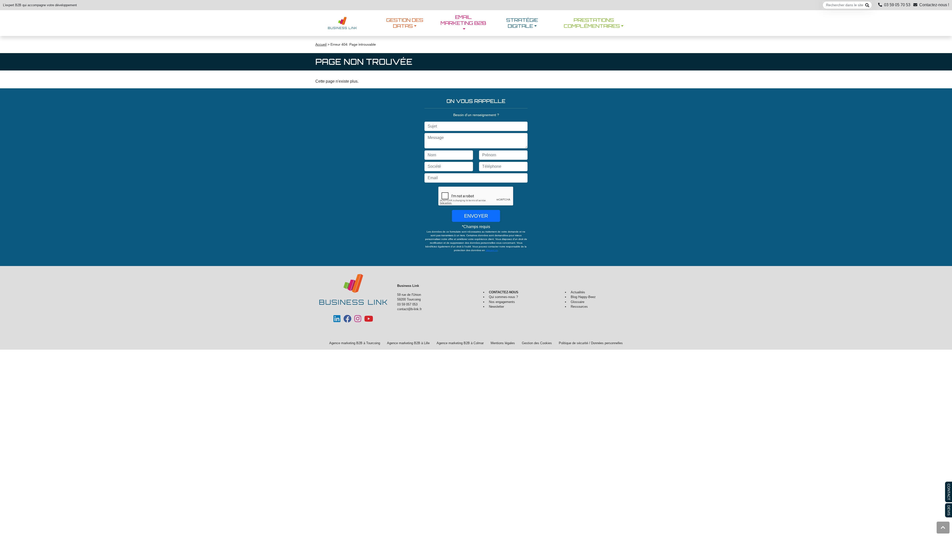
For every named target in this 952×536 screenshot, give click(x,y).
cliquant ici (492, 250)
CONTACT (949, 492)
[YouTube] (368, 320)
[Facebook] (347, 320)
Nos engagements (502, 302)
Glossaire (577, 302)
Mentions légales (503, 343)
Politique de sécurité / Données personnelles (591, 343)
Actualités (578, 292)
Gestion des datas (404, 23)
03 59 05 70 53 (897, 5)
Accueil (321, 44)
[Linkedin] (336, 320)
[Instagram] (357, 320)
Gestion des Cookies (537, 343)
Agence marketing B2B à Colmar (460, 343)
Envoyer (476, 216)
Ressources (579, 306)
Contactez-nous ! (934, 5)
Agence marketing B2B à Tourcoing (354, 343)
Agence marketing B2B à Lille (408, 343)
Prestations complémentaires (592, 23)
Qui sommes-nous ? (503, 297)
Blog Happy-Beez (583, 297)
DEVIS (949, 510)
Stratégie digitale (522, 23)
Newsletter (496, 306)
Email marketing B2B (463, 20)
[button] (943, 528)
